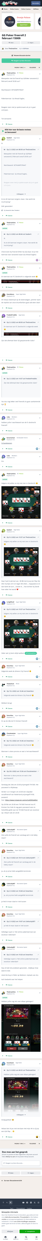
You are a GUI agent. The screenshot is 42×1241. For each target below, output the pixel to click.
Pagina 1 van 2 (19, 67)
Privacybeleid (21, 1208)
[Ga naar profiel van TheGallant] (3, 684)
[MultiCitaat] (3, 124)
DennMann (10, 294)
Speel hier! (23, 25)
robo (8, 417)
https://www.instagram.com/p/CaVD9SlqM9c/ (21, 800)
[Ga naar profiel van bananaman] (3, 438)
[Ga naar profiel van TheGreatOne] (3, 49)
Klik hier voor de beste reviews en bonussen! (18, 130)
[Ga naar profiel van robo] (3, 418)
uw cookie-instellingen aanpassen (24, 1221)
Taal (11, 1208)
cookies (4, 1219)
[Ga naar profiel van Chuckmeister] (3, 734)
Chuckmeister (11, 733)
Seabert (9, 138)
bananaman (11, 438)
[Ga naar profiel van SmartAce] (3, 666)
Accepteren (31, 1231)
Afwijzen (10, 1231)
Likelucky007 (11, 830)
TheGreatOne (13, 48)
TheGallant (10, 684)
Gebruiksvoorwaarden (12, 1217)
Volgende (33, 67)
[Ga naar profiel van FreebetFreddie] (3, 316)
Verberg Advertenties (7, 12)
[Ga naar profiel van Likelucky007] (3, 830)
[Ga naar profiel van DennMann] (3, 295)
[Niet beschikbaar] (21, 334)
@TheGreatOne (31, 653)
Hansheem (10, 1063)
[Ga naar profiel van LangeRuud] (3, 603)
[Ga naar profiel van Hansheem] (3, 1063)
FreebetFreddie (12, 315)
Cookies (29, 1208)
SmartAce (10, 666)
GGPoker (26, 48)
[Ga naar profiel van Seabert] (3, 138)
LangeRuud (10, 602)
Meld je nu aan (10, 1157)
